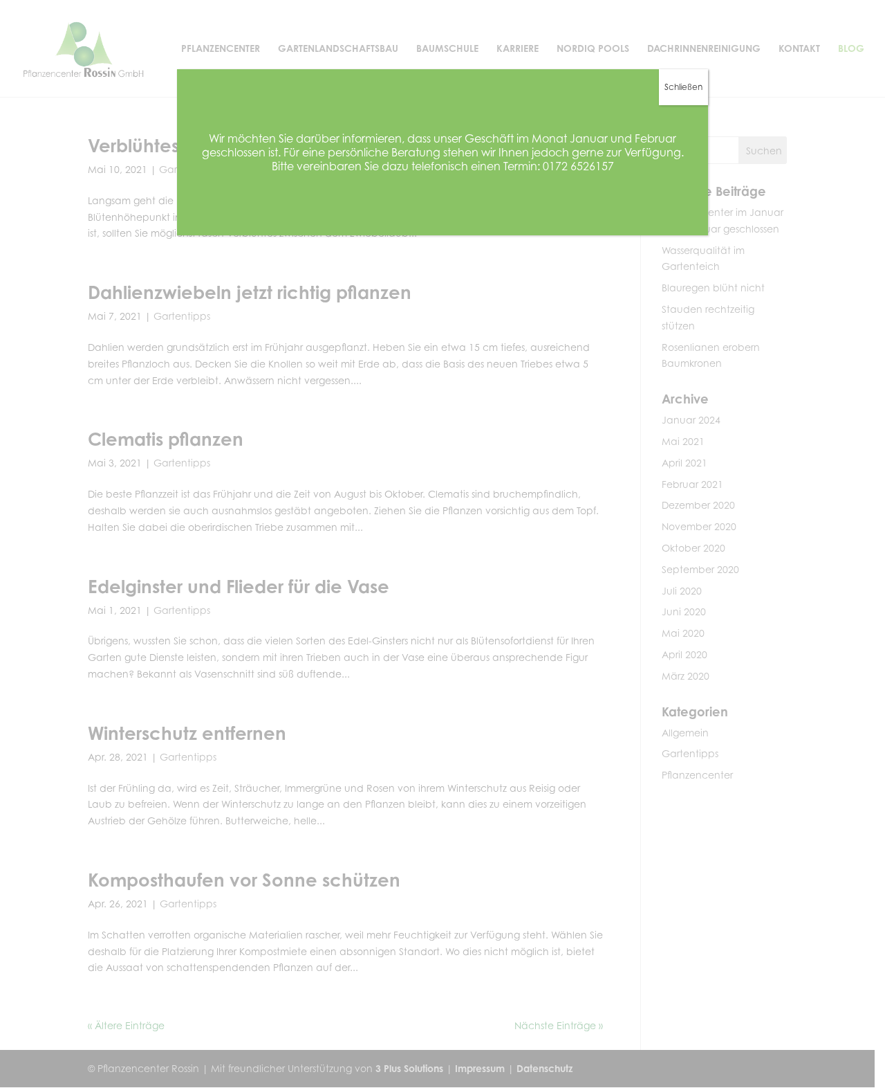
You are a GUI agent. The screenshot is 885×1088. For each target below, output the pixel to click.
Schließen (683, 87)
